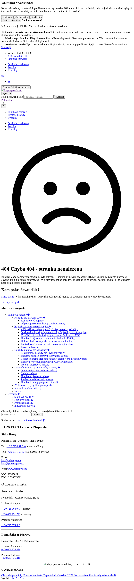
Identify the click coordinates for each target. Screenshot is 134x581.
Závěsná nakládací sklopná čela (37, 379)
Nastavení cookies (84, 575)
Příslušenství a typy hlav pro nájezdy (33, 385)
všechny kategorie (10, 302)
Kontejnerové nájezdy (32, 320)
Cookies (62, 575)
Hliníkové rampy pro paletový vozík (39, 382)
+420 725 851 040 (16, 446)
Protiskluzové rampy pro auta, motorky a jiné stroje (47, 344)
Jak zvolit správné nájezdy (28, 388)
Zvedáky (12, 117)
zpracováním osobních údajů (30, 420)
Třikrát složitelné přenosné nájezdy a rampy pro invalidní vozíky (54, 358)
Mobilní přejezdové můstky (35, 364)
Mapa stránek (8, 296)
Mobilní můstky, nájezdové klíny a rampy (36, 367)
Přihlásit (37, 414)
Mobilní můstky (29, 373)
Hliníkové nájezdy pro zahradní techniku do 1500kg (48, 338)
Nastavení (7, 17)
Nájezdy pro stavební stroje (28, 317)
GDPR (70, 575)
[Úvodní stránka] (11, 90)
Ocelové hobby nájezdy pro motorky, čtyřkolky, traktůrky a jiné (53, 332)
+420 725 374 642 (10, 525)
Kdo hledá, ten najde (12, 96)
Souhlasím (37, 17)
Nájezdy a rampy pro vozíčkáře (30, 350)
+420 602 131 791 (10, 514)
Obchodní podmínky (18, 64)
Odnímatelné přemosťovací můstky (39, 370)
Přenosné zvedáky (23, 402)
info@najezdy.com (11, 460)
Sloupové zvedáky (24, 396)
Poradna (12, 67)
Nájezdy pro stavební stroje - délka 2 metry (43, 323)
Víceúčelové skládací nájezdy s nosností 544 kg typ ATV (50, 335)
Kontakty (12, 70)
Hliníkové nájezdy (17, 112)
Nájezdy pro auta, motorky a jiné (31, 326)
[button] (2, 75)
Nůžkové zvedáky (23, 399)
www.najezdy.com (17, 468)
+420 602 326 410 (10, 558)
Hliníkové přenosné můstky (35, 376)
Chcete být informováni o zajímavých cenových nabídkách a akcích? (36, 411)
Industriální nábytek (24, 405)
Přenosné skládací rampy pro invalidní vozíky (44, 355)
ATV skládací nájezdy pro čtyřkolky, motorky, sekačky (49, 329)
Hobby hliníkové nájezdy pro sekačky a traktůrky (46, 341)
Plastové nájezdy (16, 114)
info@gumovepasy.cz (12, 463)
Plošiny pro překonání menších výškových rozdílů (47, 361)
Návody (18, 391)
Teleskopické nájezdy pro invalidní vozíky (43, 352)
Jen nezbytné (22, 17)
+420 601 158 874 (16, 451)
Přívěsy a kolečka (30, 347)
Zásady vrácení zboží (105, 575)
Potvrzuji (6, 47)
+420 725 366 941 (10, 508)
